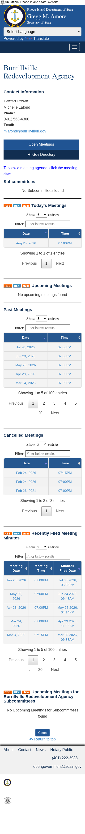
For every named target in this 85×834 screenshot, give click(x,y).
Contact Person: (17, 100)
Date (26, 233)
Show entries (42, 214)
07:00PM (41, 580)
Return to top (44, 739)
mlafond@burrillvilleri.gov (25, 131)
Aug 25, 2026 (26, 243)
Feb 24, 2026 (26, 473)
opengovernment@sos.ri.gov (57, 766)
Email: (9, 124)
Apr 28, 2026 (25, 374)
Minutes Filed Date (68, 568)
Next (60, 263)
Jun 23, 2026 (25, 356)
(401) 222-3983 (65, 758)
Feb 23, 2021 (26, 491)
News (41, 750)
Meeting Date (16, 568)
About (8, 750)
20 (40, 413)
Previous (29, 263)
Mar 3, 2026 (16, 635)
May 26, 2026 (25, 365)
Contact (24, 750)
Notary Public (61, 750)
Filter (19, 223)
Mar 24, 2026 (26, 383)
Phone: (9, 112)
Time (65, 233)
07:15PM (41, 635)
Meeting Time (41, 568)
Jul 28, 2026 (25, 347)
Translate (41, 39)
